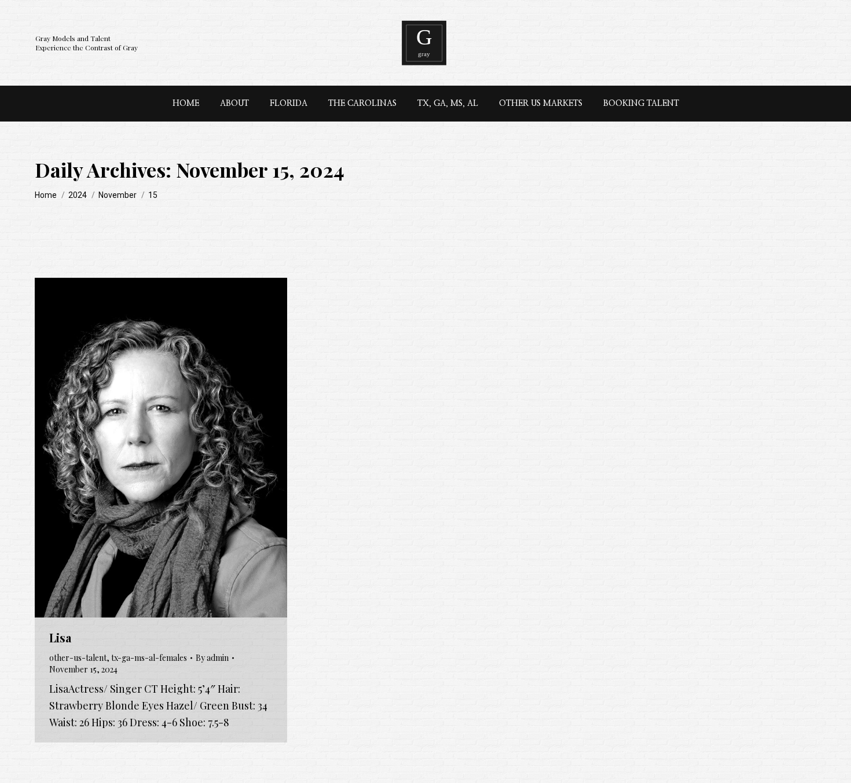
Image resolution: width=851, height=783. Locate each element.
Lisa (60, 637)
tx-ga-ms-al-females (149, 657)
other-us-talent (78, 657)
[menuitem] (185, 103)
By (212, 657)
